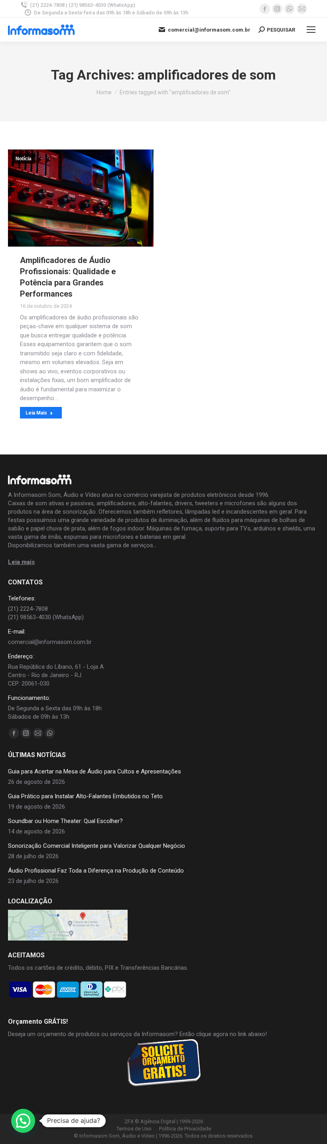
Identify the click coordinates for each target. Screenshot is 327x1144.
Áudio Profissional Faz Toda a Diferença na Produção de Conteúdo (96, 870)
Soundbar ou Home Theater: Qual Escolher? (65, 821)
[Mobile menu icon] (311, 30)
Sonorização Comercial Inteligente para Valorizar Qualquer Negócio (96, 845)
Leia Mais (36, 413)
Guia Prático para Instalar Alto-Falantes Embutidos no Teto (85, 796)
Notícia (24, 158)
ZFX (129, 1121)
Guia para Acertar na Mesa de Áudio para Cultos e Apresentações (94, 771)
